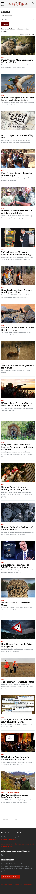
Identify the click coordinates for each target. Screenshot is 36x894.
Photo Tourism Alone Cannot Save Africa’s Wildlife (17, 61)
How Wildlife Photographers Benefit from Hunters (14, 796)
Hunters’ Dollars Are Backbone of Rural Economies (16, 528)
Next (17, 819)
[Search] (33, 3)
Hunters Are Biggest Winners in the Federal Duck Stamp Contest (17, 98)
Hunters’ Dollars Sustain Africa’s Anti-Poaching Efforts (16, 211)
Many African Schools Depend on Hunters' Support (16, 174)
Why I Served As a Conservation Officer (16, 603)
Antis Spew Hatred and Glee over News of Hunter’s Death (16, 720)
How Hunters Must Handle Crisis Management (16, 645)
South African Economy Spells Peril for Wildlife (17, 366)
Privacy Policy (4, 884)
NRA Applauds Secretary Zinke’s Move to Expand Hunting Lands (16, 404)
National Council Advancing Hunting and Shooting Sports (15, 488)
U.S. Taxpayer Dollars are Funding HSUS (17, 136)
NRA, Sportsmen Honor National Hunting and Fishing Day (16, 291)
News (2, 57)
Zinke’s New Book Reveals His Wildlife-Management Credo (15, 566)
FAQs (21, 884)
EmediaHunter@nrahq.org (9, 839)
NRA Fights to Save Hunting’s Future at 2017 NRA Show (15, 758)
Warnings (17, 884)
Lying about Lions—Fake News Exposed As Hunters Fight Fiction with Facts (17, 447)
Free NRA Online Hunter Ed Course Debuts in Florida (17, 328)
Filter (5, 24)
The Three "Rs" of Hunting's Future (17, 682)
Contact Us (10, 884)
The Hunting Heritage (12, 792)
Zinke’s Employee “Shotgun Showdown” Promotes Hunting (16, 253)
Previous (4, 819)
